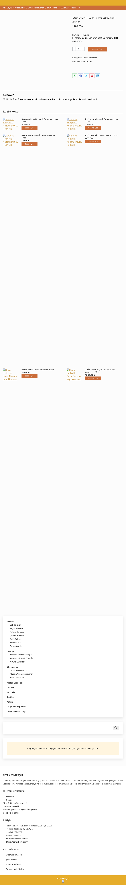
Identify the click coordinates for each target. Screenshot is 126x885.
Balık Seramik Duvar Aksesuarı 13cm (38, 370)
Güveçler (11, 651)
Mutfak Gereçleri (14, 683)
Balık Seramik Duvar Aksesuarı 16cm (101, 135)
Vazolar (10, 687)
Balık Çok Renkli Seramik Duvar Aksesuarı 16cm (40, 120)
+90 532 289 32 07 (14, 829)
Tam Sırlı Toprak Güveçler (21, 655)
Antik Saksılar (16, 639)
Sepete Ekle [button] (29, 128)
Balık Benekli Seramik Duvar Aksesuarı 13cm (38, 136)
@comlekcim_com (14, 855)
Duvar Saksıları (16, 646)
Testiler (10, 697)
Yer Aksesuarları (17, 677)
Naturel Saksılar (17, 632)
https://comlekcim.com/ (17, 842)
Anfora (10, 702)
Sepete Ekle (97, 49)
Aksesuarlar (12, 667)
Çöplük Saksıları (17, 635)
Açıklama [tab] (8, 95)
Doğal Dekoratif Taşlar (17, 711)
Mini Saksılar (15, 642)
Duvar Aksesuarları (91, 58)
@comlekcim (12, 859)
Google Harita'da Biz (15, 869)
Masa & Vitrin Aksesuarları (21, 674)
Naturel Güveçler (17, 662)
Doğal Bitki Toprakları (16, 707)
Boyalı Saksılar (16, 628)
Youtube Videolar (13, 864)
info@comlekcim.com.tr (17, 839)
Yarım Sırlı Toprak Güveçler (21, 658)
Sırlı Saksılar (15, 625)
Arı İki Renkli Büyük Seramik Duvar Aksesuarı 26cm (100, 371)
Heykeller (11, 692)
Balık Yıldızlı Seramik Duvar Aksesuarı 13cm (101, 120)
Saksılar (10, 622)
